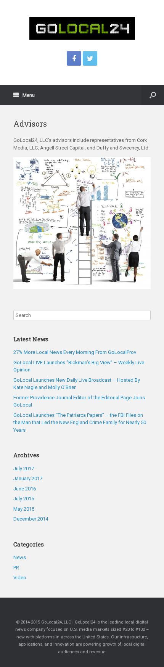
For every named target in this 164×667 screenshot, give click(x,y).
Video (19, 577)
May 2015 (23, 509)
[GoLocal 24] (82, 28)
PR (16, 568)
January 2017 (27, 478)
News (19, 557)
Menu (29, 95)
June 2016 (24, 489)
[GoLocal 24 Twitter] (90, 58)
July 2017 (23, 468)
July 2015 (23, 498)
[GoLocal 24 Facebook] (74, 58)
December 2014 (30, 519)
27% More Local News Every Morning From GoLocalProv (74, 352)
